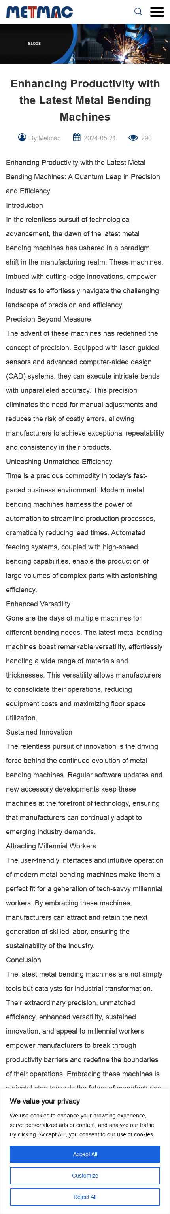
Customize (85, 1175)
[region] (85, 1151)
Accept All (85, 1154)
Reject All (85, 1197)
